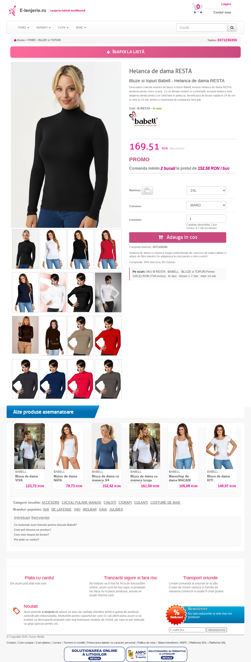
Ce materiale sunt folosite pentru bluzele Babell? (45, 524)
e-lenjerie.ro (50, 612)
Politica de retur (146, 642)
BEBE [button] (80, 27)
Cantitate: (135, 219)
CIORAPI (125, 502)
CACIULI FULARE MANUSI (81, 502)
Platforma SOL (198, 642)
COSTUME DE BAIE (165, 502)
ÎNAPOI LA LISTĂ (129, 52)
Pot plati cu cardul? (26, 539)
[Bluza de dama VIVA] (29, 446)
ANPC (183, 642)
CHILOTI (110, 502)
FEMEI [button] (22, 27)
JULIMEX (116, 509)
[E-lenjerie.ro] (13, 10)
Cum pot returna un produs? (32, 529)
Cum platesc (43, 642)
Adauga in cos (181, 237)
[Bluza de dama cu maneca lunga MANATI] (144, 446)
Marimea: (135, 190)
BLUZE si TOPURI (49, 40)
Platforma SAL (217, 642)
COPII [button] (62, 27)
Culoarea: (135, 206)
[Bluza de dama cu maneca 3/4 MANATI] (106, 446)
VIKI (77, 509)
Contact (12, 642)
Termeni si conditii (74, 642)
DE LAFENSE (61, 509)
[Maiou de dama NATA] (68, 446)
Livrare (57, 642)
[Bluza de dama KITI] (221, 446)
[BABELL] (144, 119)
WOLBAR (90, 509)
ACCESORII (50, 502)
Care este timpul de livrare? (31, 534)
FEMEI (31, 40)
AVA (46, 509)
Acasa (20, 40)
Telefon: (222, 40)
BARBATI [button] (42, 27)
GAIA (103, 509)
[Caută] (232, 27)
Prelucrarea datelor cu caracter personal (111, 642)
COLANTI (141, 502)
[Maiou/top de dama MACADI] (183, 446)
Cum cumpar (26, 642)
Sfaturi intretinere (168, 642)
